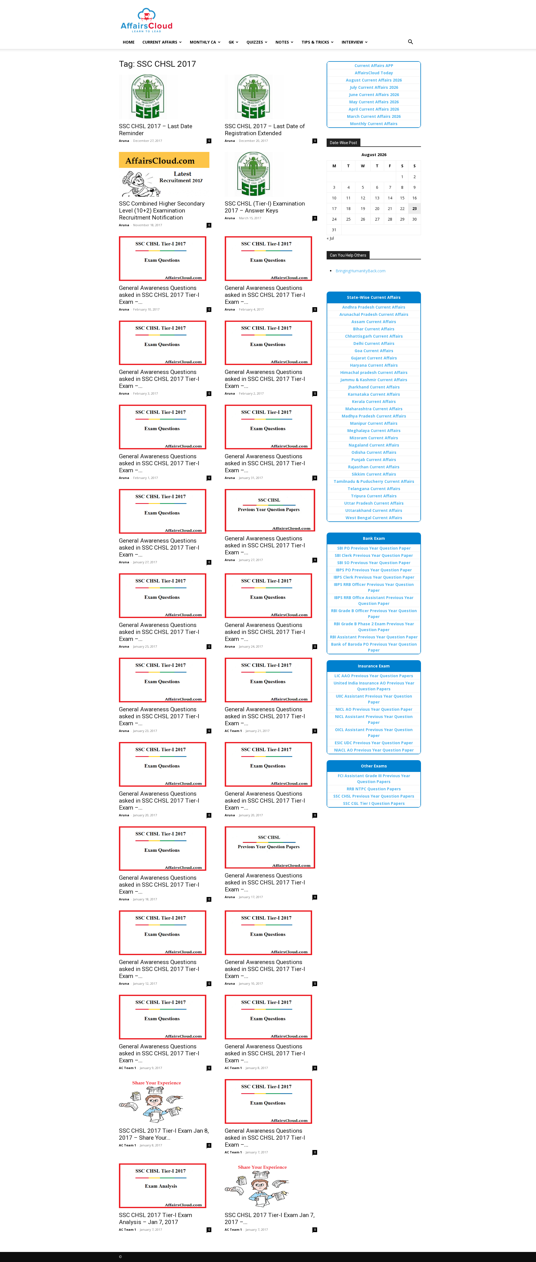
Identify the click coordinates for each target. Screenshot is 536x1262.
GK (231, 42)
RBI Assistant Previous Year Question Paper (374, 637)
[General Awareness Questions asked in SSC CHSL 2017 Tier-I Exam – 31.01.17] (165, 427)
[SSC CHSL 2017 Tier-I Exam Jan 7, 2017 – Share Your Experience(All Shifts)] (271, 1185)
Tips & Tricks (315, 42)
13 (377, 198)
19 (363, 208)
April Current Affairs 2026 (374, 109)
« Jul (330, 238)
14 (390, 198)
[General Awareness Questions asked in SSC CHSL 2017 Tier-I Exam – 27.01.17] (165, 511)
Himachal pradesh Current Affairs (374, 372)
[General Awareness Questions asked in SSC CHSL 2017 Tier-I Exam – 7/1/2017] (271, 1101)
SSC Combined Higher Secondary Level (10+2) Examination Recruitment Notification (162, 210)
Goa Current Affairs (374, 350)
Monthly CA (203, 42)
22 (402, 208)
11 (348, 198)
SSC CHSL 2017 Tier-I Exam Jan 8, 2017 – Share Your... (164, 1134)
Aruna (124, 141)
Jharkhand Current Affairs (374, 387)
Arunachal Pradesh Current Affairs (373, 314)
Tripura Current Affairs (374, 495)
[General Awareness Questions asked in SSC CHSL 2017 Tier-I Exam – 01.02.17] (271, 343)
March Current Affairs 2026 (374, 116)
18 (348, 208)
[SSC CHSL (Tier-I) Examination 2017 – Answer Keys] (271, 174)
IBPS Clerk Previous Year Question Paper (374, 577)
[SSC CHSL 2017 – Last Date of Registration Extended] (271, 97)
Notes (282, 42)
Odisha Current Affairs (373, 452)
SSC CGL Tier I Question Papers (374, 803)
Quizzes (255, 42)
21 (390, 208)
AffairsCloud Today (374, 72)
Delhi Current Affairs (373, 343)
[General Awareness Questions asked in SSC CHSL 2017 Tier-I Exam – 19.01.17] (271, 764)
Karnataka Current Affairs (374, 394)
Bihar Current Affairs (373, 328)
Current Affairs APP (374, 65)
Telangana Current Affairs (374, 488)
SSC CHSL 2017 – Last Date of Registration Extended (265, 130)
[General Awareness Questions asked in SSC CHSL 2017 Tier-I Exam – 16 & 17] (271, 847)
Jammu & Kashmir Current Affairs (373, 379)
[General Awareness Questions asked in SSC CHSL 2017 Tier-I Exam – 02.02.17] (165, 343)
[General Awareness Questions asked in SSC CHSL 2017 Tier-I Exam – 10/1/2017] (271, 932)
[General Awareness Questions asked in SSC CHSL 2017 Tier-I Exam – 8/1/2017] (271, 1017)
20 (377, 208)
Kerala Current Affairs (374, 401)
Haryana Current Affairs (374, 365)
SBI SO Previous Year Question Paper (373, 562)
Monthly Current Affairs (374, 123)
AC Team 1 (233, 731)
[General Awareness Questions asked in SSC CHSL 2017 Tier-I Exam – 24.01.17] (165, 595)
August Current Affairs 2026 (374, 80)
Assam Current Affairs (373, 321)
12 (363, 198)
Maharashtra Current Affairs (374, 408)
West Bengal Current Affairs (374, 517)
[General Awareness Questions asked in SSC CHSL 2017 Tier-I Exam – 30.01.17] (271, 427)
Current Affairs (159, 42)
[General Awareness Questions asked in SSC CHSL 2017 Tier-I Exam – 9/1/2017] (165, 1017)
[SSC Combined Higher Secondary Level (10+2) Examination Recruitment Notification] (165, 174)
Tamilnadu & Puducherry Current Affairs (374, 481)
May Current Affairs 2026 (374, 101)
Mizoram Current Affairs (374, 437)
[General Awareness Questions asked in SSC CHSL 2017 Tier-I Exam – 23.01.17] (271, 595)
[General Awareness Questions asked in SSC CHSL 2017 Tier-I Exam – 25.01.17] (271, 510)
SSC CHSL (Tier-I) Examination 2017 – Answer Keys (265, 207)
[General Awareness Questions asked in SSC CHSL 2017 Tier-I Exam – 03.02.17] (271, 258)
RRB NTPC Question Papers (374, 788)
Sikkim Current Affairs (374, 474)
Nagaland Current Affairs (374, 445)
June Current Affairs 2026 (374, 94)
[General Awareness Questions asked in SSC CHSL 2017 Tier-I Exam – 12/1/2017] (165, 932)
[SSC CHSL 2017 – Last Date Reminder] (165, 97)
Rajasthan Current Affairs (373, 466)
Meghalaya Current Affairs (374, 430)
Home (129, 42)
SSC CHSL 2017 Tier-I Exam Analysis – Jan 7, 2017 (155, 1218)
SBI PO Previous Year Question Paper (374, 548)
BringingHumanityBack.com (361, 270)
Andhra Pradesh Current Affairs (373, 307)
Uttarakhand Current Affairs (373, 510)
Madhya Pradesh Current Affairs (374, 416)
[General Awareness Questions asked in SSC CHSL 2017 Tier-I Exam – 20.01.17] (165, 764)
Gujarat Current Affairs (374, 358)
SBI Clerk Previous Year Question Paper (374, 555)
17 (334, 208)
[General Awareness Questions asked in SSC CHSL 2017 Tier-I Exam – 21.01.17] (271, 680)
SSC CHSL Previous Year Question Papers (373, 796)
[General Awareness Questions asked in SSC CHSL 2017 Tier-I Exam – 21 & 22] (165, 680)
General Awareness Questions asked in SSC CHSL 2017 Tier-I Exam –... (159, 295)
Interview (352, 42)
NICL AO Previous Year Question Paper (374, 709)
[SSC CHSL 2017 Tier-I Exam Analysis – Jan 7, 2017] (165, 1185)
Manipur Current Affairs (374, 423)
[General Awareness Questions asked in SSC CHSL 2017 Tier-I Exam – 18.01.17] (165, 848)
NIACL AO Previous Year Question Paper (374, 750)
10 (334, 198)
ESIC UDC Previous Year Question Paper (374, 742)
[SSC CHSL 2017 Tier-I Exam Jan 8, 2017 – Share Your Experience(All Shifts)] (165, 1101)
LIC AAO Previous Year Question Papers (373, 675)
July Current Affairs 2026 (374, 87)
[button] (410, 42)
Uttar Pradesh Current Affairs (374, 503)
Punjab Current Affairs (373, 459)
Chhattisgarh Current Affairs (374, 336)
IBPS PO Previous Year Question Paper (374, 569)
